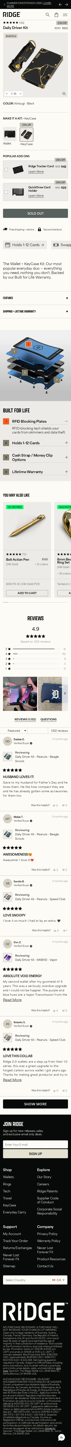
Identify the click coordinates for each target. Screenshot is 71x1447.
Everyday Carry (14, 1211)
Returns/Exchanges (17, 1247)
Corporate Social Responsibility (49, 1210)
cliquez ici (50, 1428)
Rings (7, 1183)
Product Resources (51, 1258)
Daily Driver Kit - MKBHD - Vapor (36, 959)
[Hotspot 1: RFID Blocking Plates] (28, 344)
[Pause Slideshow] (4, 4)
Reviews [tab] (25, 719)
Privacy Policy (47, 1233)
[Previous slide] (7, 93)
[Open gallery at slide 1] (64, 93)
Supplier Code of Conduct (48, 1199)
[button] (48, 15)
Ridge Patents (47, 1190)
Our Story (44, 1176)
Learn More (36, 171)
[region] (35, 694)
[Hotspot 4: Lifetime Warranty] (57, 380)
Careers (43, 1183)
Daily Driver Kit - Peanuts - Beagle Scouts (37, 758)
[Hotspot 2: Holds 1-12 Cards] (14, 351)
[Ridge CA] (12, 15)
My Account (12, 1233)
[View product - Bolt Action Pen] (27, 550)
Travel (7, 1197)
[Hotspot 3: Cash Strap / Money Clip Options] (25, 373)
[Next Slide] (66, 4)
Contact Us (45, 1265)
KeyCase (9, 1204)
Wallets (8, 1176)
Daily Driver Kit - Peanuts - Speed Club (40, 899)
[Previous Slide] (60, 4)
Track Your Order (15, 1240)
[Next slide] (20, 93)
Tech (6, 1190)
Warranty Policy (49, 1240)
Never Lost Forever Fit (11, 1256)
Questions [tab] (49, 719)
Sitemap (9, 1265)
